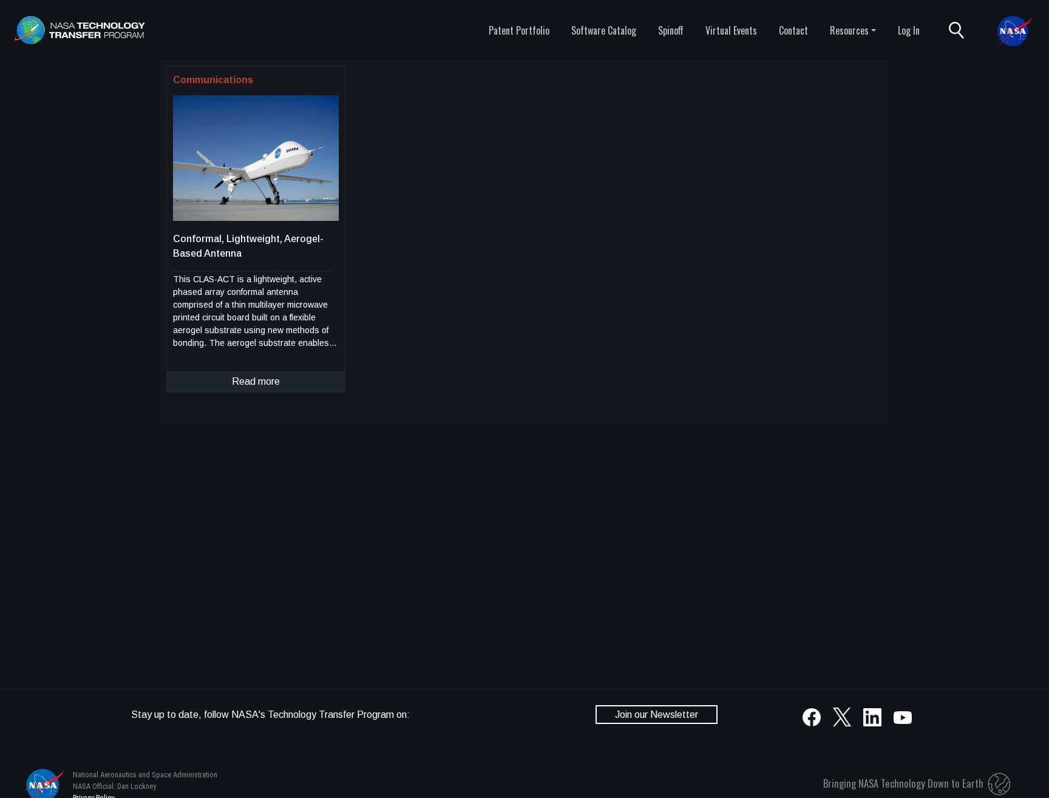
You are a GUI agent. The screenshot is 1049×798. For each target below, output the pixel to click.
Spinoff (671, 30)
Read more (256, 381)
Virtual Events (731, 30)
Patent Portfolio (519, 30)
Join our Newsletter (656, 714)
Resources (849, 30)
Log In (909, 30)
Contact (793, 30)
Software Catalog (603, 30)
